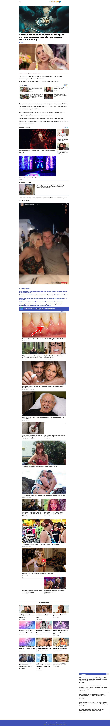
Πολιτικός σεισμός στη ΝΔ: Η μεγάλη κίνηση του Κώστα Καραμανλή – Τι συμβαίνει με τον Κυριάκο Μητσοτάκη (43, 295)
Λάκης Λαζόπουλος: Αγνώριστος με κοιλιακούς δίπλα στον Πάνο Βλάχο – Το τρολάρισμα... (43, 648)
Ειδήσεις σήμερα (24, 288)
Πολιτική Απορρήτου (54, 722)
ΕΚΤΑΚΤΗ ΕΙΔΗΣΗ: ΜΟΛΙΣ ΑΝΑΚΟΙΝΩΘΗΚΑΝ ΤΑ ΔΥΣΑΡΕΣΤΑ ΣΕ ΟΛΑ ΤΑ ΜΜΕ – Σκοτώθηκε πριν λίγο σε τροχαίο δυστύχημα (43, 292)
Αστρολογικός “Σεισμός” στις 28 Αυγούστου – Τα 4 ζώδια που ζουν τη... (27, 648)
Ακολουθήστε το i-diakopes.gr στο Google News (39, 309)
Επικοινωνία (62, 722)
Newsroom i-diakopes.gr (25, 73)
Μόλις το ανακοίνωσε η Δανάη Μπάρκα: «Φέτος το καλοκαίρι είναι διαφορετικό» (60, 648)
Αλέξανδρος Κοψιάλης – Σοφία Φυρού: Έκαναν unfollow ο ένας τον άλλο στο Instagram (41, 301)
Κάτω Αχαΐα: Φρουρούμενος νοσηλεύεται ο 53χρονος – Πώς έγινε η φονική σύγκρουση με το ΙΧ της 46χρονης (43, 299)
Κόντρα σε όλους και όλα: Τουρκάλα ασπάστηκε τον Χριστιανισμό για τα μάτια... (25, 664)
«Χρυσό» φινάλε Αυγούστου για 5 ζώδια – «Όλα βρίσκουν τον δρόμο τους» (60, 632)
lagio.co (65, 724)
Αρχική (46, 722)
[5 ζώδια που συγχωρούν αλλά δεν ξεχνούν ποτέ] (61, 609)
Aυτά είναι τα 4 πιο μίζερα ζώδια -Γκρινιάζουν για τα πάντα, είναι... (43, 615)
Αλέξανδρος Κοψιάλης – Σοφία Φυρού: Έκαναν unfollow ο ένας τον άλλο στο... (26, 615)
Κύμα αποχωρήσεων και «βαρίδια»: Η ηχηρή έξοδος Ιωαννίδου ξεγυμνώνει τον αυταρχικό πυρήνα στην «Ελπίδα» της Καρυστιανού (50, 186)
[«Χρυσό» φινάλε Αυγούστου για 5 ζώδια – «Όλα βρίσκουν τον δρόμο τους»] (61, 625)
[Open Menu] (19, 1)
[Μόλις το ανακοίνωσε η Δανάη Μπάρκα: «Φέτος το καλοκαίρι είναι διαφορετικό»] (61, 642)
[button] (44, 19)
